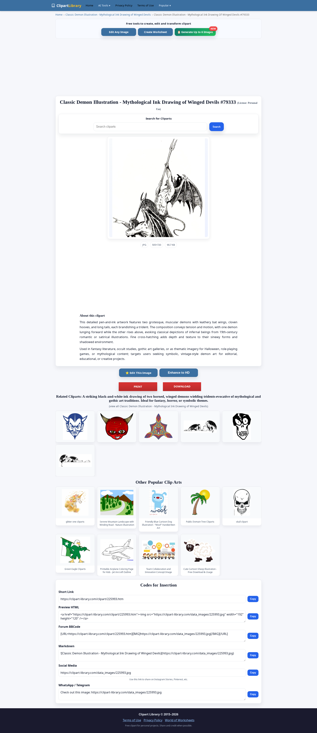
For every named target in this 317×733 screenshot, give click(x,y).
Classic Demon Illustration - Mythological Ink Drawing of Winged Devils (108, 14)
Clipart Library (149, 714)
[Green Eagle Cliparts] (75, 550)
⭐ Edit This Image (138, 373)
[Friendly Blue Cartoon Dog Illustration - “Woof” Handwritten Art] (158, 502)
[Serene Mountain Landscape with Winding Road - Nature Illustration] (116, 502)
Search (217, 126)
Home (89, 5)
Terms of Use (145, 5)
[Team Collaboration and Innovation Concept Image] (158, 550)
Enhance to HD (179, 372)
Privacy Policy (123, 5)
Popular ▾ (165, 5)
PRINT (138, 386)
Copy (253, 599)
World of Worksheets (179, 720)
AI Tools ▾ (104, 5)
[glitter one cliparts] (75, 502)
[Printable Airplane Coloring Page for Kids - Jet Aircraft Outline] (116, 550)
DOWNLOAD (182, 386)
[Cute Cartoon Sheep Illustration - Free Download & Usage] (200, 550)
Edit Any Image (118, 32)
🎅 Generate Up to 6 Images (196, 31)
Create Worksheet (155, 32)
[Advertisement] (158, 67)
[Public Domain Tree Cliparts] (200, 502)
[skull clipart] (241, 502)
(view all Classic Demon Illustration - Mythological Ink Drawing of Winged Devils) (158, 406)
